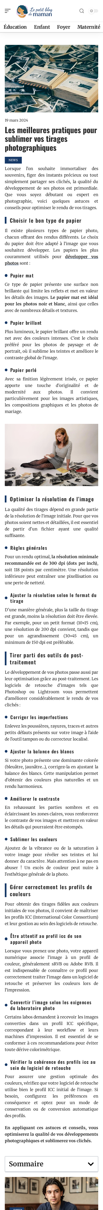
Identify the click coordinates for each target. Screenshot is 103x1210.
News (13, 160)
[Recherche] (81, 11)
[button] (90, 1164)
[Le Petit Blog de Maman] (34, 11)
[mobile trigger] (9, 11)
